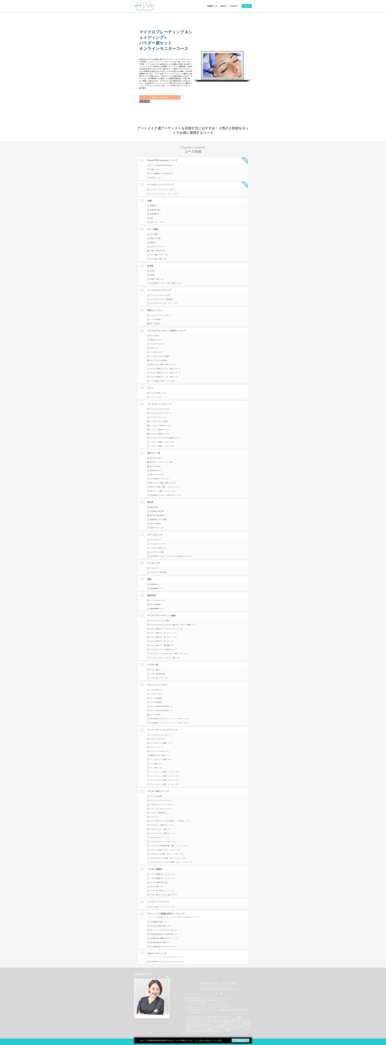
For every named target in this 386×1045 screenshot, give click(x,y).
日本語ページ (212, 6)
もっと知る (199, 1040)
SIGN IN (246, 6)
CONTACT (234, 6)
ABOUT (224, 6)
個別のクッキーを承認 (213, 1040)
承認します (240, 1040)
